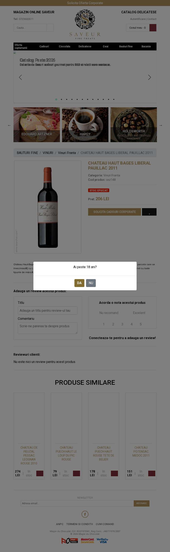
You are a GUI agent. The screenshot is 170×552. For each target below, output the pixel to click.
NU (91, 283)
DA (79, 283)
